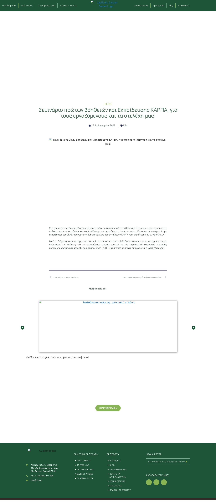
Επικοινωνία (184, 5)
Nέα (125, 125)
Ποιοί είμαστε (9, 5)
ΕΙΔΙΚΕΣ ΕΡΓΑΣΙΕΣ (85, 474)
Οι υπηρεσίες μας (46, 5)
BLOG (112, 465)
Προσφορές (158, 5)
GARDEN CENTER (85, 478)
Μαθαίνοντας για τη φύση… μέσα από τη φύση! (57, 357)
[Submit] (168, 468)
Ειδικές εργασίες (68, 5)
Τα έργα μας (27, 5)
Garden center (141, 5)
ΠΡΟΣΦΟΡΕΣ (115, 460)
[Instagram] (156, 482)
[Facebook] (149, 482)
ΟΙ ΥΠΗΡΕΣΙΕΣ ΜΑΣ (85, 469)
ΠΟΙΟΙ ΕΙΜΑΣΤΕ (84, 460)
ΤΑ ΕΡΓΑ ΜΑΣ (83, 465)
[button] (203, 5)
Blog (171, 5)
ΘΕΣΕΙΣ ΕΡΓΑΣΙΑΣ (117, 481)
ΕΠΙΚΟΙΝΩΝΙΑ (115, 485)
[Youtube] (164, 482)
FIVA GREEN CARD (117, 469)
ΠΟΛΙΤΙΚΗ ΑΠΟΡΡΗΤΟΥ (120, 490)
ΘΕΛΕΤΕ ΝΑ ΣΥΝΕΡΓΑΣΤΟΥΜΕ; (117, 475)
